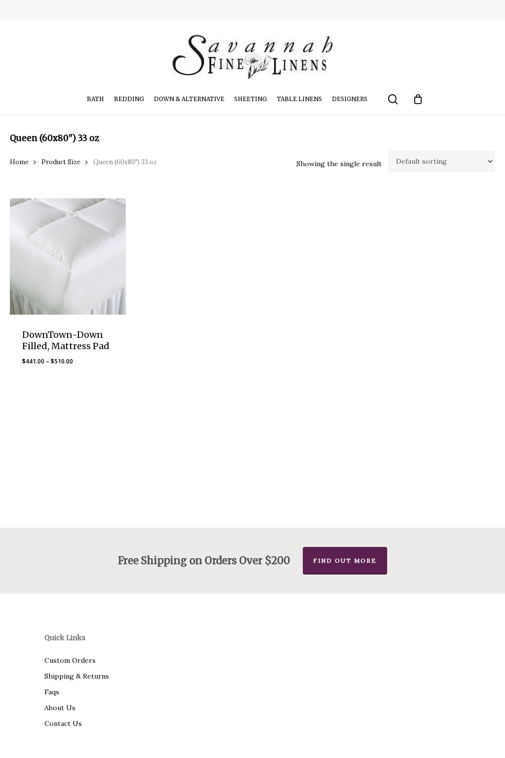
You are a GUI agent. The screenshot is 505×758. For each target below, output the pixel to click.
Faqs (51, 691)
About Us (59, 707)
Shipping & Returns (76, 676)
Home (19, 162)
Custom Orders (70, 660)
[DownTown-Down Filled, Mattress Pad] (68, 256)
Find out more (345, 560)
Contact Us (63, 723)
